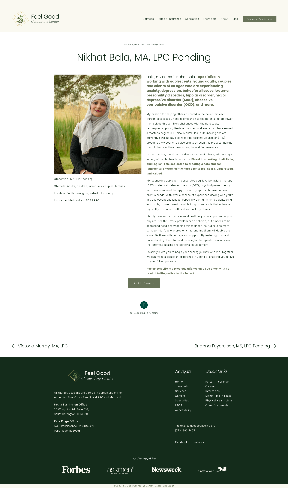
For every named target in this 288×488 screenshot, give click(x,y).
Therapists (209, 18)
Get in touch (144, 283)
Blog (235, 18)
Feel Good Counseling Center (149, 44)
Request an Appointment (259, 19)
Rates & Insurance (169, 18)
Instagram (200, 442)
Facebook (181, 442)
